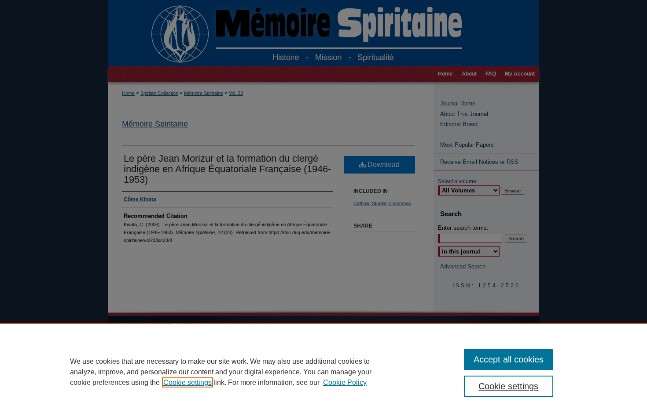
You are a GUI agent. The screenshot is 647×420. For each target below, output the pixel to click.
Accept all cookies (509, 359)
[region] (323, 371)
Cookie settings (187, 382)
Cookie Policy (345, 382)
